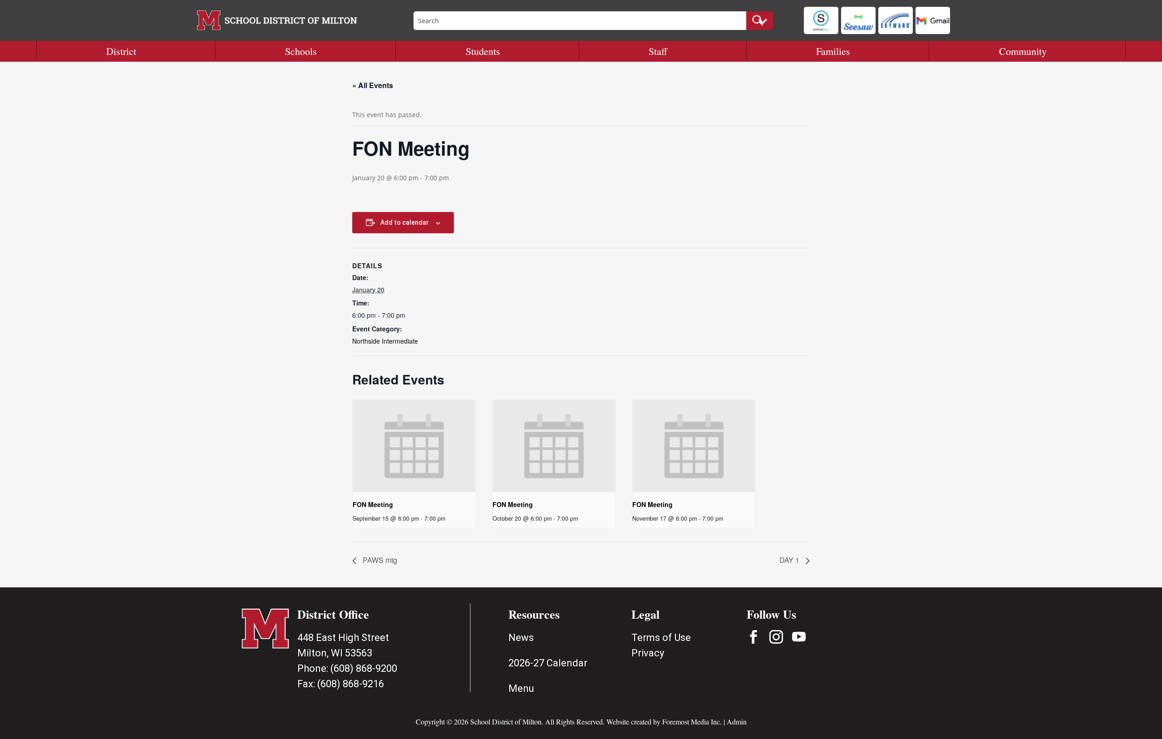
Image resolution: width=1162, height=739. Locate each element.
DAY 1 (790, 560)
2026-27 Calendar (547, 663)
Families (833, 51)
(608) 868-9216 (350, 684)
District (121, 51)
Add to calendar (404, 222)
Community (1023, 51)
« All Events (372, 85)
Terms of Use (661, 637)
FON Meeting (373, 504)
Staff (658, 51)
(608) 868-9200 (363, 668)
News (521, 637)
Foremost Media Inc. (692, 721)
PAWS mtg (379, 560)
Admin (737, 721)
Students (483, 51)
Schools (301, 51)
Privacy (647, 653)
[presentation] (414, 446)
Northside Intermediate (385, 340)
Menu (521, 688)
